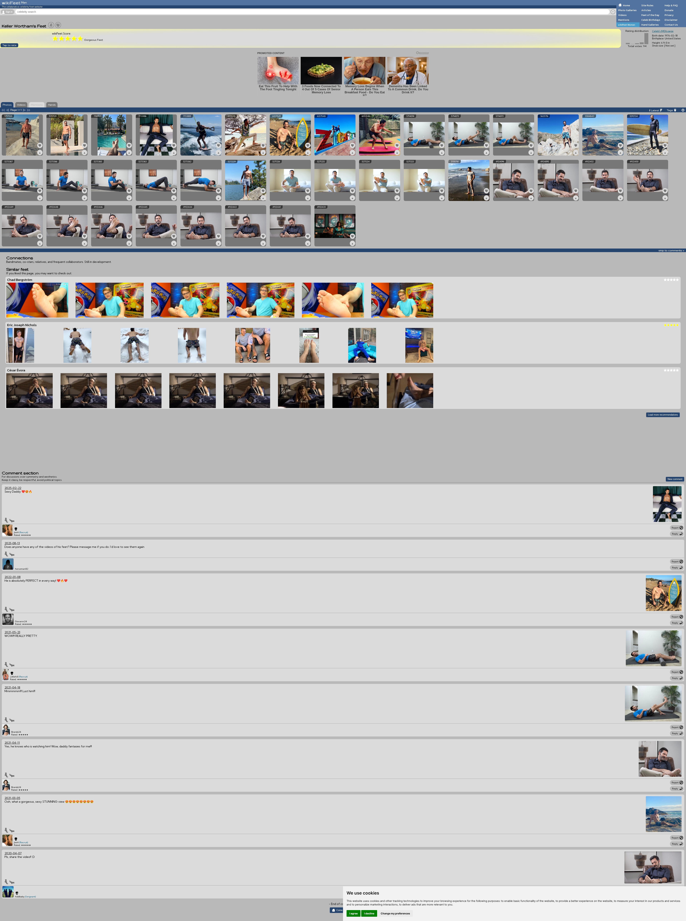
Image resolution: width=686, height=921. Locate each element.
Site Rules (647, 5)
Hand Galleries (650, 25)
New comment (675, 479)
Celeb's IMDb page (662, 31)
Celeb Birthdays (650, 20)
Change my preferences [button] (395, 913)
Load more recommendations (663, 414)
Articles (646, 10)
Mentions (623, 20)
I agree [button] (353, 913)
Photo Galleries (627, 10)
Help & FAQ (671, 5)
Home (626, 5)
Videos (622, 15)
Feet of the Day (650, 15)
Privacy (669, 15)
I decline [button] (369, 913)
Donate (669, 10)
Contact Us (671, 25)
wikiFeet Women (626, 24)
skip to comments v (671, 250)
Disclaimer (671, 20)
